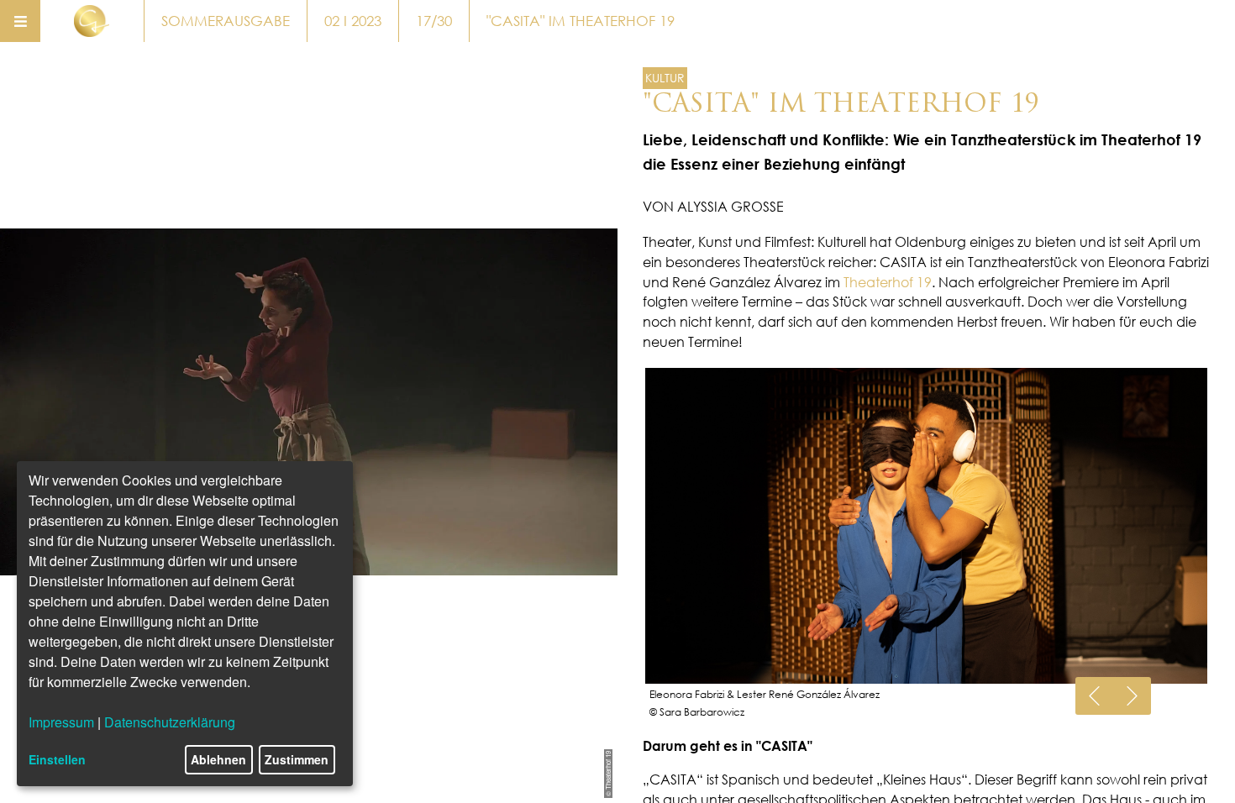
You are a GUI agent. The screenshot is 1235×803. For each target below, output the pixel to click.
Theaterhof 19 (887, 282)
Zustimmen (296, 759)
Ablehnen (218, 759)
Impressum (61, 722)
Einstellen (57, 759)
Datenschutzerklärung (169, 722)
